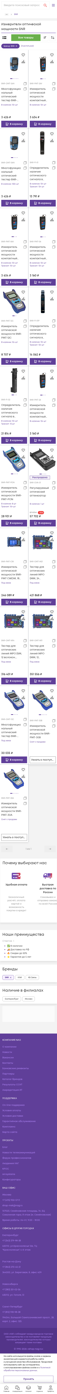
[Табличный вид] (4, 37)
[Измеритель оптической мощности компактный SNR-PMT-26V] (43, 64)
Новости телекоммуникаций (18, 1152)
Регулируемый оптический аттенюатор (39, 491)
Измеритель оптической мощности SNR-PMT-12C (11, 332)
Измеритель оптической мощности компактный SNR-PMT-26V (38, 94)
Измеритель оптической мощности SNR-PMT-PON (11, 493)
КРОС (5, 1168)
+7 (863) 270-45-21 (11, 1267)
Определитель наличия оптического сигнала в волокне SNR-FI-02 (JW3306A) (11, 410)
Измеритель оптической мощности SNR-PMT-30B (40, 731)
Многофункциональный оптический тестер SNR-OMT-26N (11, 94)
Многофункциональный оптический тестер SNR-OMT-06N (11, 173)
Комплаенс (9, 1126)
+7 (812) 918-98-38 (11, 1312)
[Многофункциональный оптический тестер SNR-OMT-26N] (14, 64)
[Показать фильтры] (52, 37)
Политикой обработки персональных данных (27, 1369)
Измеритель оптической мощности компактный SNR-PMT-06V (9, 252)
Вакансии (8, 1057)
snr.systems (8, 1174)
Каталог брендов (12, 1079)
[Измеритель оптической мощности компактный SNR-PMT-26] (43, 380)
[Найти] (45, 5)
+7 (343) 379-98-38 (11, 1240)
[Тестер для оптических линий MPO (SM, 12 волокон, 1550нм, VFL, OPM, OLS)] (14, 621)
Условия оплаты (11, 1110)
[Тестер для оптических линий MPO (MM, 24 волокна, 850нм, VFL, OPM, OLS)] (43, 542)
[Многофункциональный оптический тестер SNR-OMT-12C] (14, 700)
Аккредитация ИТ (12, 1090)
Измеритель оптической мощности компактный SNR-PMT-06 (38, 252)
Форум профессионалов (16, 1158)
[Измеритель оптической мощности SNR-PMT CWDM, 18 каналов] (14, 542)
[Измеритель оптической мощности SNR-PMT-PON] (14, 459)
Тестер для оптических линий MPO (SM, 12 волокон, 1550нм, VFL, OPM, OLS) (11, 651)
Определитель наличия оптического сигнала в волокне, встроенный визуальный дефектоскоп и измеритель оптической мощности (39, 331)
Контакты (7, 1063)
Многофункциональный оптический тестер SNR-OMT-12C (11, 730)
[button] (53, 5)
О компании (9, 1046)
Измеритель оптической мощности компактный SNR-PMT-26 (38, 411)
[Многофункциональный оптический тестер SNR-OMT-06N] (14, 143)
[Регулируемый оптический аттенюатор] (43, 459)
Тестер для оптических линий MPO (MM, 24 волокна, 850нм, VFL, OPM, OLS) (40, 572)
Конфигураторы (11, 1179)
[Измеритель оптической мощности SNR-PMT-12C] (14, 301)
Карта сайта (9, 1132)
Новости (7, 1052)
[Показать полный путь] (7, 14)
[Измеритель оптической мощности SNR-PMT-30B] (43, 700)
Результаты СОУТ (12, 1084)
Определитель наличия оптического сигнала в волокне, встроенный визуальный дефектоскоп (39, 173)
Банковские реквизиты (15, 1068)
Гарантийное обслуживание (19, 1121)
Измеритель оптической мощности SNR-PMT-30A (11, 809)
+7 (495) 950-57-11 (11, 1200)
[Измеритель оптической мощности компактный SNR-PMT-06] (43, 222)
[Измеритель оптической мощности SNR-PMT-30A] (14, 778)
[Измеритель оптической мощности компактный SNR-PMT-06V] (14, 222)
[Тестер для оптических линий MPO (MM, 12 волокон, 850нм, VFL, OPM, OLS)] (43, 621)
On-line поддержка (13, 1105)
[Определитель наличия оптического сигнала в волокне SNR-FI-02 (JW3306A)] (14, 380)
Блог (5, 1147)
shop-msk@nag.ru (12, 1205)
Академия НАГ (10, 1163)
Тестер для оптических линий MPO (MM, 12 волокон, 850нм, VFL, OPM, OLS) (40, 651)
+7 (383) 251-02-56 (11, 1289)
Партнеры (8, 1073)
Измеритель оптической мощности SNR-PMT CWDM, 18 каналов (11, 572)
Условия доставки (12, 1115)
